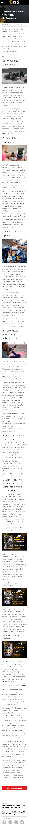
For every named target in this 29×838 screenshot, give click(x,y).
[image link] (14, 2)
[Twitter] (10, 822)
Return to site (7, 818)
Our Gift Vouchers (14, 788)
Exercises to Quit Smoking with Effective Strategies (13, 813)
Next (3, 810)
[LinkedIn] (16, 822)
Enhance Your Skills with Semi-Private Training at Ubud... (13, 806)
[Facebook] (4, 822)
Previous (4, 803)
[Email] (22, 822)
